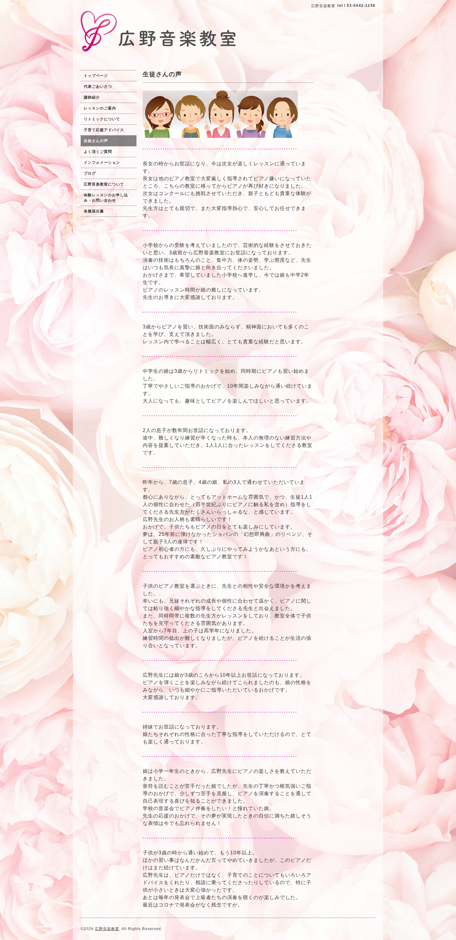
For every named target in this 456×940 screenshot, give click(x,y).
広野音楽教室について (104, 184)
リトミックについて (102, 119)
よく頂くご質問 (98, 151)
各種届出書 (94, 211)
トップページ (96, 76)
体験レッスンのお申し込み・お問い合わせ (106, 198)
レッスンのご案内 (100, 108)
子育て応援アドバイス (104, 130)
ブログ (90, 173)
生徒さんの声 (96, 141)
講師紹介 (92, 97)
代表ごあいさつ (98, 86)
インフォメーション (102, 162)
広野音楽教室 (107, 929)
